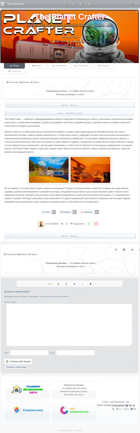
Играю (49, 212)
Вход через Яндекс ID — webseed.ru (70, 430)
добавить (70, 394)
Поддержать (78, 224)
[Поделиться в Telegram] (124, 249)
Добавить (25, 82)
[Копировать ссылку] (116, 249)
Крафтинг (58, 25)
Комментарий (10, 302)
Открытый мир (70, 25)
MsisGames (16, 4)
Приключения (86, 25)
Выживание (39, 25)
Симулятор (99, 25)
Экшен (109, 25)
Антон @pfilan (83, 41)
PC (69, 30)
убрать (80, 394)
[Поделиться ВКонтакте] (132, 249)
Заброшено (90, 212)
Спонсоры (13, 82)
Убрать (36, 82)
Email (52, 353)
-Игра (29, 25)
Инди (49, 25)
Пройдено (68, 212)
